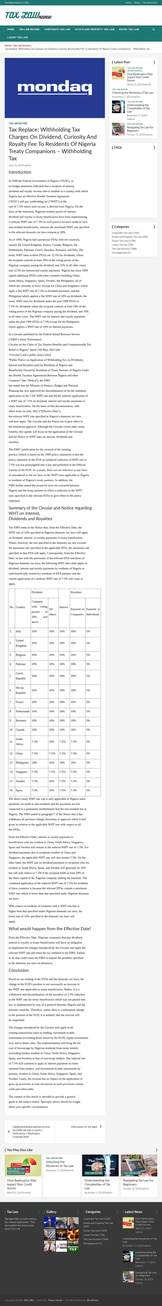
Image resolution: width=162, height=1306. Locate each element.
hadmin (27, 165)
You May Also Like (20, 1150)
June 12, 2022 (16, 165)
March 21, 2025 (134, 84)
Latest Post (122, 62)
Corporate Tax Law (57, 29)
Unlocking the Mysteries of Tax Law (132, 92)
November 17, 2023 (136, 115)
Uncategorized (134, 71)
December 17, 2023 (121, 97)
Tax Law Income (150, 2)
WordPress (92, 1300)
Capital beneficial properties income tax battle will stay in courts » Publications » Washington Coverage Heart (31, 1131)
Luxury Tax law (17, 37)
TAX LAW (28, 1300)
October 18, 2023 (135, 134)
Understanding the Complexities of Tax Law (138, 108)
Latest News (133, 1212)
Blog (137, 2)
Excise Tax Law (129, 29)
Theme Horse (55, 1300)
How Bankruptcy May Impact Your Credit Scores (140, 77)
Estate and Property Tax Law (94, 29)
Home (128, 2)
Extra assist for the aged (84, 1126)
